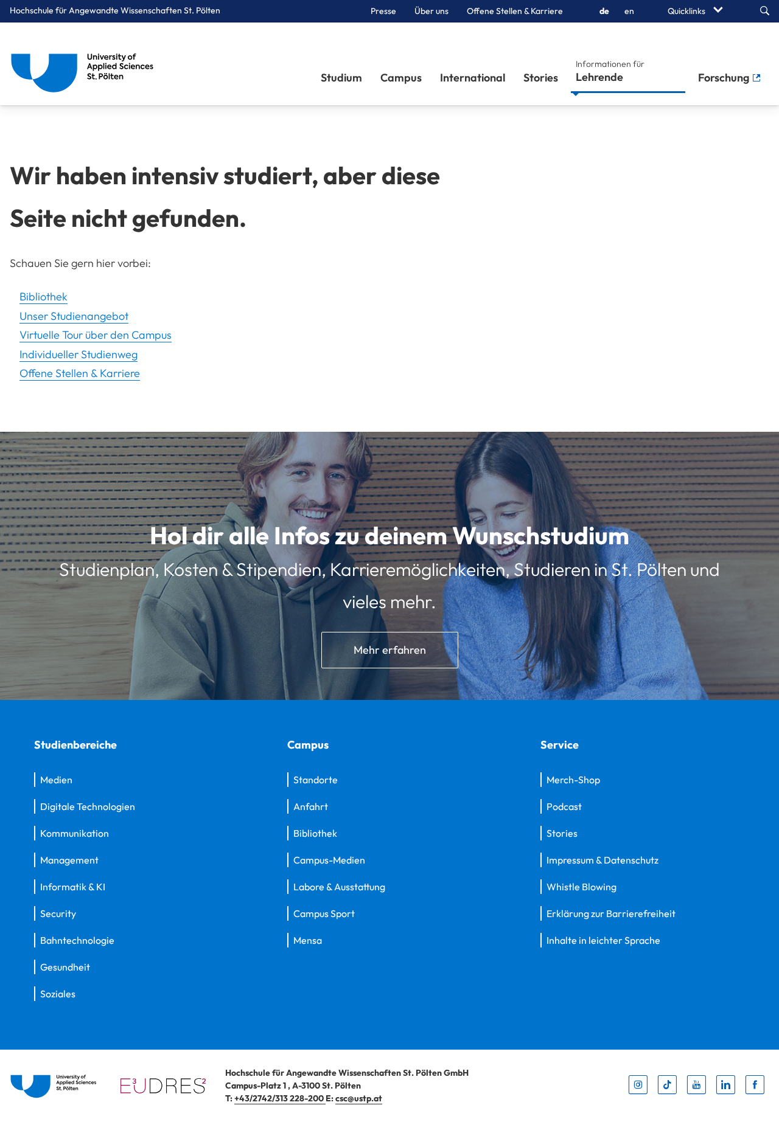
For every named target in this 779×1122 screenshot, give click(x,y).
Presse (383, 10)
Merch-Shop (573, 780)
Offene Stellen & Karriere (515, 10)
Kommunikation (74, 833)
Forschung (725, 78)
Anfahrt (310, 806)
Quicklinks (687, 10)
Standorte (315, 780)
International (472, 78)
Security (58, 913)
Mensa (307, 940)
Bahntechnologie (77, 940)
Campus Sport (324, 913)
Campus (401, 78)
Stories (540, 78)
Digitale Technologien (87, 806)
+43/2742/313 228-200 (280, 1098)
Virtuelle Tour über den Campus (95, 335)
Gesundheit (65, 967)
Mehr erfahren (390, 650)
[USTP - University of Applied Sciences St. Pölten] (85, 64)
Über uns (431, 10)
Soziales (57, 994)
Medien (56, 780)
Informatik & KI (72, 887)
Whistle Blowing (582, 887)
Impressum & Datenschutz (602, 860)
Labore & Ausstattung (339, 887)
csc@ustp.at (358, 1098)
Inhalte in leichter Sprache (603, 940)
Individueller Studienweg (78, 354)
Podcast (564, 806)
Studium (341, 78)
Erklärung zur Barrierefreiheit (611, 913)
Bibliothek (43, 296)
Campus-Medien (329, 860)
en (629, 10)
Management (69, 860)
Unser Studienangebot (73, 316)
